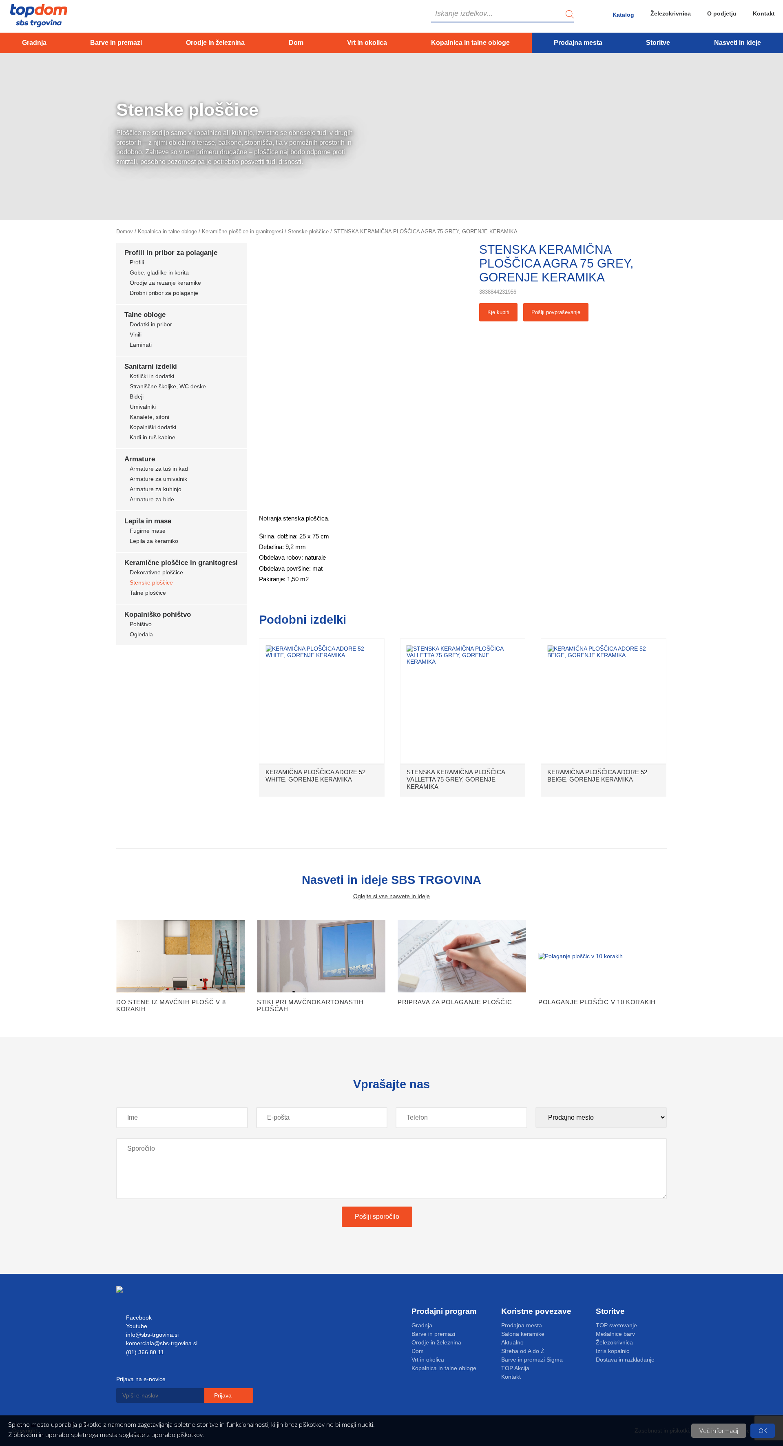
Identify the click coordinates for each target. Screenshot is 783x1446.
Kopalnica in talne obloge (470, 42)
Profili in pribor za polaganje (170, 253)
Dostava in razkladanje (625, 1359)
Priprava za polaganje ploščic (455, 1002)
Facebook (138, 1317)
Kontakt (764, 13)
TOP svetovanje (616, 1325)
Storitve (658, 42)
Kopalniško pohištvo (157, 614)
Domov (124, 231)
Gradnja (34, 42)
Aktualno (512, 1342)
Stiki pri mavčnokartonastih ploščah (310, 1005)
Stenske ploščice (308, 231)
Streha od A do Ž (522, 1351)
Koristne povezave (536, 1311)
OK (763, 1430)
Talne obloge (145, 315)
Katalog (623, 14)
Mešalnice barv (615, 1334)
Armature (139, 459)
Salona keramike (522, 1334)
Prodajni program (444, 1311)
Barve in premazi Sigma (532, 1359)
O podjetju (722, 13)
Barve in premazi (116, 42)
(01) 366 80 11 (144, 1352)
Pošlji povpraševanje (555, 312)
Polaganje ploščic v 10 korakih (597, 1002)
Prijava (223, 1395)
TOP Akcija (515, 1368)
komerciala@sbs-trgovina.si (160, 1343)
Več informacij (718, 1430)
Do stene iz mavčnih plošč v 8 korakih (171, 1005)
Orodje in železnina (215, 42)
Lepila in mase (147, 521)
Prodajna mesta (578, 42)
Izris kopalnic (612, 1351)
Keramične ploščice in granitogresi (242, 231)
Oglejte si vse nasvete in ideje (391, 896)
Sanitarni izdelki (150, 366)
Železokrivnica (670, 13)
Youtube (135, 1326)
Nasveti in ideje (737, 42)
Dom (296, 42)
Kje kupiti (498, 312)
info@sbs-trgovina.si (151, 1334)
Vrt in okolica (367, 42)
